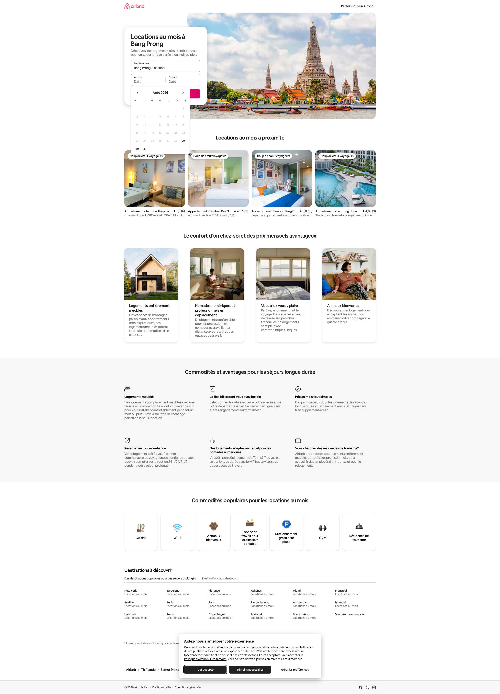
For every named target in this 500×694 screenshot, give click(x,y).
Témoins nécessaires (250, 669)
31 (144, 149)
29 (183, 140)
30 (137, 149)
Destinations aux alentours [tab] (219, 578)
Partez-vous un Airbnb (357, 6)
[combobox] (165, 67)
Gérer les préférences (295, 669)
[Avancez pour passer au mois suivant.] (183, 93)
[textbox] (148, 81)
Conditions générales (188, 687)
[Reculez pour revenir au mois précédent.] (138, 93)
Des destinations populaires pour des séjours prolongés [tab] (160, 578)
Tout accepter (205, 669)
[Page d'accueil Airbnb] (134, 6)
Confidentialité (161, 687)
